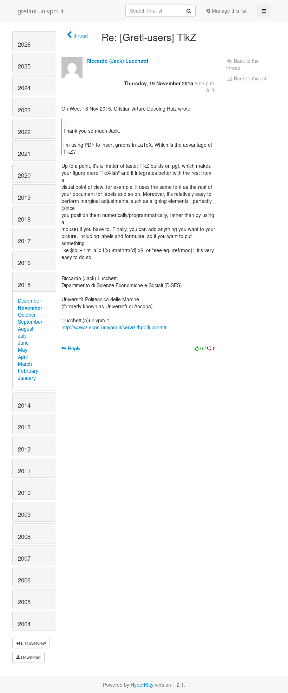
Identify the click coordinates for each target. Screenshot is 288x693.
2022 (24, 131)
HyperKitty (142, 684)
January (27, 377)
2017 (24, 241)
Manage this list (228, 10)
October (27, 314)
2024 (24, 88)
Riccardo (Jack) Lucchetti (117, 60)
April (23, 356)
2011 (24, 471)
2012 (24, 449)
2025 (24, 66)
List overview (33, 643)
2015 (24, 284)
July (22, 335)
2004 (24, 624)
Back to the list (249, 78)
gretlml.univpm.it (41, 10)
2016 (24, 262)
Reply (73, 348)
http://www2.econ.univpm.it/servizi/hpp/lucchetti (113, 327)
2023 (24, 110)
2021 (24, 153)
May (22, 349)
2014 (24, 405)
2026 (24, 44)
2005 (24, 602)
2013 (24, 427)
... (66, 123)
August (25, 328)
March (25, 363)
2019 (24, 197)
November (30, 307)
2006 (24, 580)
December (29, 300)
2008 (24, 536)
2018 (24, 219)
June (23, 342)
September (30, 321)
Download (30, 657)
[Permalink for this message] (213, 90)
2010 (24, 492)
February (28, 370)
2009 (24, 514)
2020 (24, 175)
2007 (24, 558)
